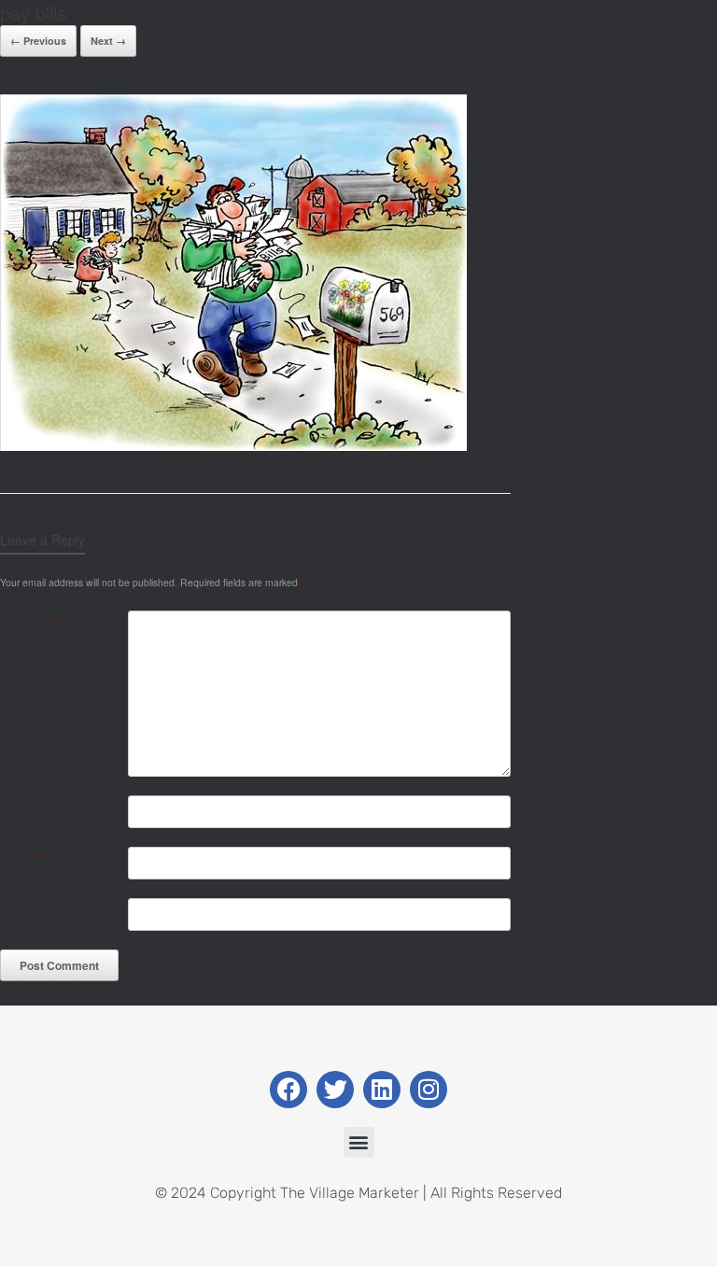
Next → (108, 41)
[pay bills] (233, 446)
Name (20, 806)
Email (19, 857)
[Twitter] (335, 1089)
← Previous (38, 41)
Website (22, 909)
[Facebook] (288, 1089)
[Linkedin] (382, 1089)
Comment (30, 621)
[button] (359, 1142)
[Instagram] (428, 1089)
